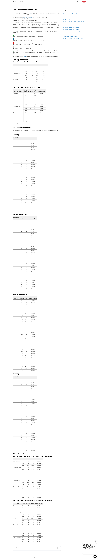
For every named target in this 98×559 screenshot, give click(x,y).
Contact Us (21, 1)
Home (14, 2)
